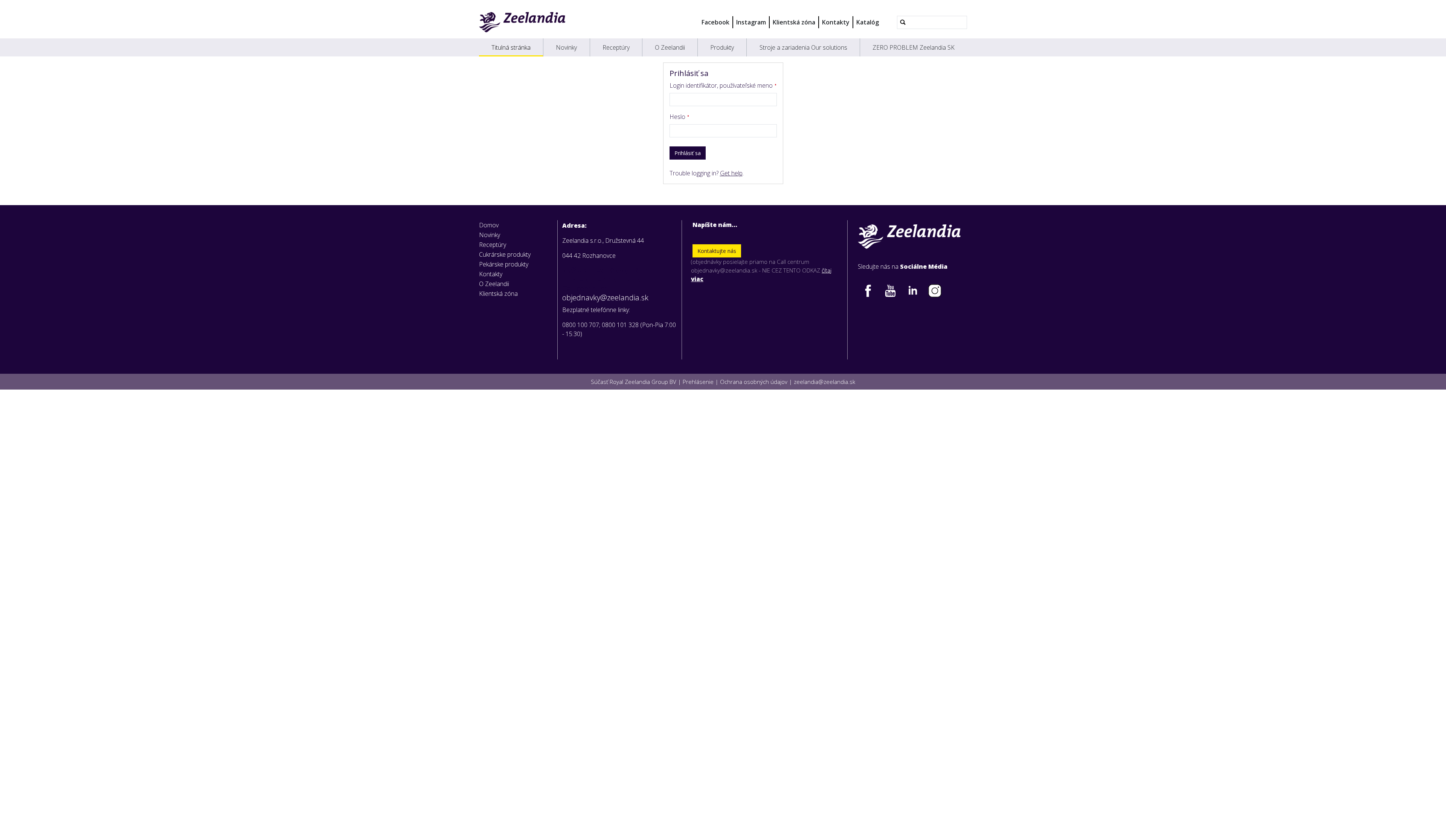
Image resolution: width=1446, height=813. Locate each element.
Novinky (566, 47)
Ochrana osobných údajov (753, 381)
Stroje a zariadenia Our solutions (803, 47)
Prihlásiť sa (687, 153)
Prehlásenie (698, 381)
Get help (731, 173)
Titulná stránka (511, 47)
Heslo (678, 117)
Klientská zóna (794, 22)
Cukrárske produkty (505, 254)
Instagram (751, 22)
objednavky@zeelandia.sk (605, 297)
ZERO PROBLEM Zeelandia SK (913, 47)
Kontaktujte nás (716, 250)
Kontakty (836, 22)
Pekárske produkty (503, 264)
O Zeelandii (670, 47)
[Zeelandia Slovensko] (522, 22)
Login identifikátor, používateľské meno (722, 85)
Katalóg (867, 22)
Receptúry (616, 47)
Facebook (715, 22)
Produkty (722, 47)
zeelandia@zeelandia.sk (824, 381)
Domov (489, 225)
